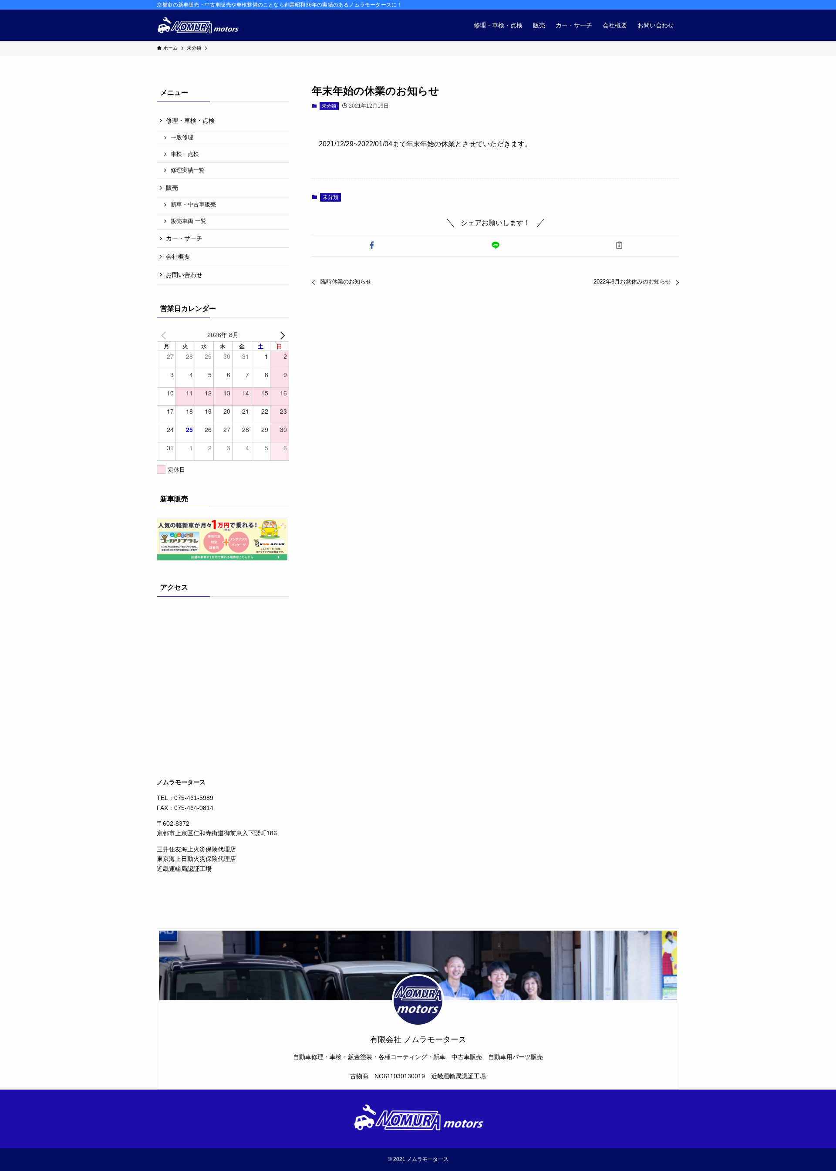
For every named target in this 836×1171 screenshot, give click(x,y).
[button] (372, 245)
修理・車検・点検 (190, 120)
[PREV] (165, 334)
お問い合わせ (184, 274)
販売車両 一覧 (188, 221)
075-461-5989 (193, 797)
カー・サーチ (184, 238)
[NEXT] (281, 334)
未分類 (329, 105)
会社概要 (178, 256)
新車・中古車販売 (193, 205)
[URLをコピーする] (619, 245)
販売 (172, 187)
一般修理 (182, 138)
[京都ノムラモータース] (198, 25)
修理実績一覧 (188, 170)
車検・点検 (185, 154)
